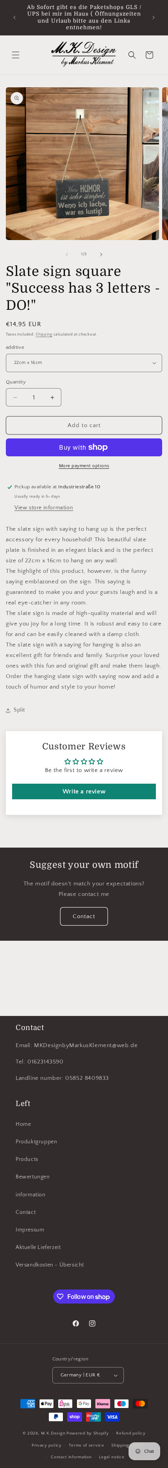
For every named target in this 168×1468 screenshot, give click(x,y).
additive (15, 347)
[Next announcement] (153, 17)
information (31, 1195)
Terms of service (86, 1445)
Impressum (30, 1230)
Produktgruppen (36, 1142)
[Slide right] (101, 254)
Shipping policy (127, 1445)
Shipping (44, 334)
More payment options (84, 465)
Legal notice (111, 1457)
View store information (43, 508)
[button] (15, 55)
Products (27, 1159)
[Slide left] (66, 254)
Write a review (84, 791)
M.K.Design (53, 1433)
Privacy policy (47, 1445)
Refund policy (130, 1433)
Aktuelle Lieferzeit (38, 1247)
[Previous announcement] (14, 17)
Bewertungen (33, 1177)
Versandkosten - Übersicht (50, 1265)
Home (23, 1124)
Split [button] (19, 710)
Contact (84, 916)
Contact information (71, 1457)
